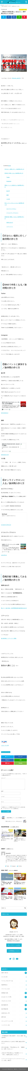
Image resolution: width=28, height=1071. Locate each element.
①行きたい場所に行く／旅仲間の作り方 (14, 169)
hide (9, 165)
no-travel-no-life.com (6, 524)
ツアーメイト (9, 226)
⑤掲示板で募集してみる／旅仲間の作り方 (14, 217)
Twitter (8, 177)
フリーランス (5, 988)
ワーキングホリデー (7, 980)
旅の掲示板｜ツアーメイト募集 (8, 638)
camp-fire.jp (4, 555)
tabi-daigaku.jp (4, 412)
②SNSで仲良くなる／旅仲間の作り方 (14, 173)
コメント (3, 778)
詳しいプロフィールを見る (14, 945)
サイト (2, 801)
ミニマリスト (5, 1025)
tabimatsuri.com (5, 454)
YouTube (20, 866)
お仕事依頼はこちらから (14, 950)
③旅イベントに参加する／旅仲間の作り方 (14, 186)
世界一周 (4, 972)
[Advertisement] (14, 34)
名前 (2, 791)
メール (3, 796)
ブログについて (6, 1001)
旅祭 (7, 195)
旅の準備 (4, 1009)
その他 (8, 199)
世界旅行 (4, 993)
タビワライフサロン (11, 208)
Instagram (8, 181)
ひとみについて (6, 996)
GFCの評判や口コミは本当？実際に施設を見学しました (13, 1042)
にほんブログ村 (5, 745)
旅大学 (8, 191)
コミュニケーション (6, 752)
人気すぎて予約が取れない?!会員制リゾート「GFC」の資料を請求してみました (12, 1053)
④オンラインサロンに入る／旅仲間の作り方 (14, 203)
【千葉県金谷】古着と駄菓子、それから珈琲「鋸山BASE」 (13, 1036)
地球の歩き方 (9, 222)
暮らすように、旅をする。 (13, 1069)
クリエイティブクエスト (12, 212)
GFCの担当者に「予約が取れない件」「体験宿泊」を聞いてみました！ (12, 1048)
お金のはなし (5, 1013)
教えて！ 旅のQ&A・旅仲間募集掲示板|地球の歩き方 (14, 608)
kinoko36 (8, 853)
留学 (3, 1017)
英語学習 (4, 984)
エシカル (4, 976)
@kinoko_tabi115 (16, 78)
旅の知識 (4, 1005)
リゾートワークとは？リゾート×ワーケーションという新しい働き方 (13, 1059)
